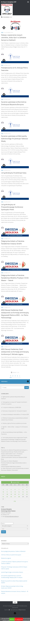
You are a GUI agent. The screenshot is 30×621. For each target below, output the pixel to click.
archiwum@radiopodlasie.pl (12, 516)
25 (7, 497)
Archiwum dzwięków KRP (8, 2)
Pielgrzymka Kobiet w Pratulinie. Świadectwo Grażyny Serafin (12, 242)
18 (7, 494)
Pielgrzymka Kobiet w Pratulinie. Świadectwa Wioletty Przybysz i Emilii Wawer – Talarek (15, 278)
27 (15, 497)
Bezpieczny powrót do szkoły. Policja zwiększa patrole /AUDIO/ (14, 582)
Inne (2, 32)
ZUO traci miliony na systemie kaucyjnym (11, 555)
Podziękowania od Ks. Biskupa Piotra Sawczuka (14, 69)
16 (26, 492)
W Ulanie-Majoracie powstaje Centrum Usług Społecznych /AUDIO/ (12, 587)
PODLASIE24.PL (4, 548)
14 (19, 492)
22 (23, 494)
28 (19, 497)
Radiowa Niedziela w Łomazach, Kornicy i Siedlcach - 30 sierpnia (14, 592)
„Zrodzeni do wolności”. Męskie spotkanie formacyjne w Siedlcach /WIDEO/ (14, 562)
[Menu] (28, 2)
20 (15, 494)
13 (15, 492)
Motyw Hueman (22, 610)
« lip (14, 501)
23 (26, 494)
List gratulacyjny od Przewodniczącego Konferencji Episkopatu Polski (12, 207)
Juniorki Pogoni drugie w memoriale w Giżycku (12, 572)
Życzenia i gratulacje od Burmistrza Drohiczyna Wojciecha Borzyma (13, 103)
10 (3, 492)
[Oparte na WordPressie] (9, 609)
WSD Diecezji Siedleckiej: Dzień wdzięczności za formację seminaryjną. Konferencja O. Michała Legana (15, 352)
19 (11, 494)
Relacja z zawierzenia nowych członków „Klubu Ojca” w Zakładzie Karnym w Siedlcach (13, 37)
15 (23, 492)
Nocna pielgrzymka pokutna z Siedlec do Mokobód (13, 551)
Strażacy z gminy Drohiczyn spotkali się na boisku (15, 423)
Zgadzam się (12, 619)
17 (3, 494)
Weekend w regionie (6, 558)
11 (7, 492)
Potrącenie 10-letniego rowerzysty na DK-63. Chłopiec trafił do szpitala (14, 568)
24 (3, 497)
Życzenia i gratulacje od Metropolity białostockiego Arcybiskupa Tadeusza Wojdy (14, 138)
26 (11, 497)
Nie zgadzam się (18, 619)
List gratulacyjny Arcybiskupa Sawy (13, 172)
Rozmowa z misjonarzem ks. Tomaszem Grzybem (15, 411)
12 (11, 492)
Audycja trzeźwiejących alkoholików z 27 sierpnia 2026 (16, 414)
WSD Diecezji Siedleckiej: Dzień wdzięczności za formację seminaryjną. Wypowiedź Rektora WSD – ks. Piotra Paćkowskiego (15, 314)
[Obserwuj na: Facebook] (28, 381)
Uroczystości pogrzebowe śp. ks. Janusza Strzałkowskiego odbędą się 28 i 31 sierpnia (11, 576)
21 (19, 494)
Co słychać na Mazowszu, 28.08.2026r (12, 407)
